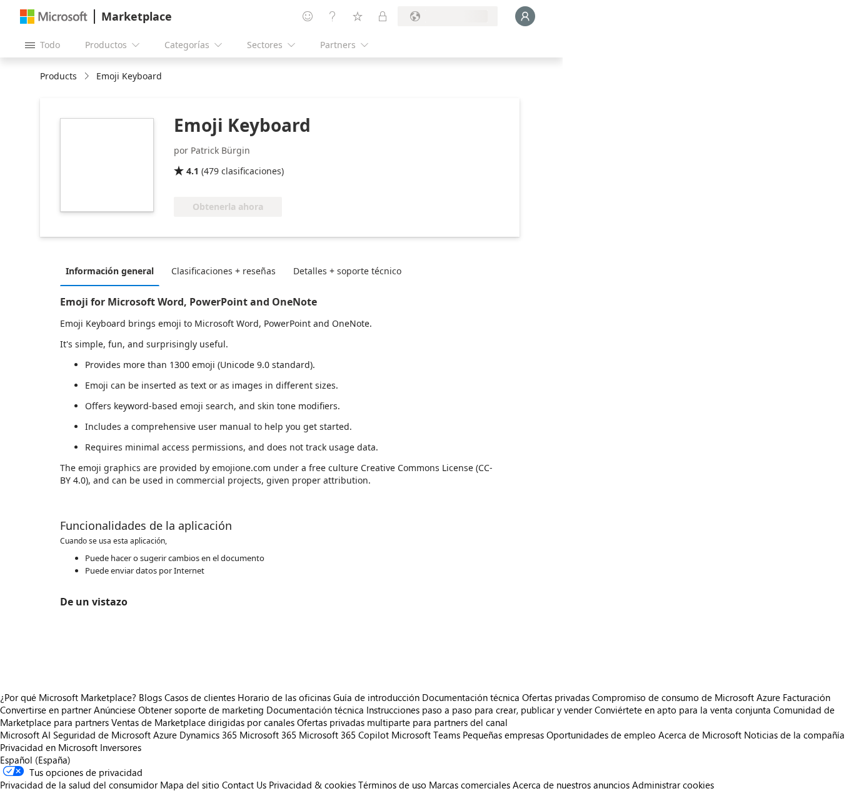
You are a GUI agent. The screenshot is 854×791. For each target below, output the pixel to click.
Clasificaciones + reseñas (223, 271)
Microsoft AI (25, 735)
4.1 (192, 171)
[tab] (113, 270)
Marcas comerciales (469, 785)
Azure (165, 735)
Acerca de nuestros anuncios (571, 785)
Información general (110, 271)
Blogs (150, 697)
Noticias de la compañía (794, 735)
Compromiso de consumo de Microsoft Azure (687, 697)
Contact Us (244, 785)
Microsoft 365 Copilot (344, 735)
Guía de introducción (376, 697)
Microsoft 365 (267, 735)
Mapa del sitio (189, 785)
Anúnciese (115, 710)
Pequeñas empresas (503, 735)
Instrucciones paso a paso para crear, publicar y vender (479, 710)
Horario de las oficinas (284, 697)
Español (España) (35, 760)
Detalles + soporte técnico (347, 271)
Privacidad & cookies (312, 785)
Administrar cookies (673, 785)
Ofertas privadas (556, 697)
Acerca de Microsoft (699, 735)
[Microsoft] (54, 16)
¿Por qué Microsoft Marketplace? (68, 697)
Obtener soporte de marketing (201, 710)
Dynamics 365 (208, 735)
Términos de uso (392, 785)
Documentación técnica (471, 697)
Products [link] (58, 76)
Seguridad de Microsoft (102, 735)
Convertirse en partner (45, 710)
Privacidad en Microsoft (49, 747)
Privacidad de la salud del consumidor (79, 785)
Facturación (806, 697)
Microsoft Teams (425, 735)
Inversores (120, 747)
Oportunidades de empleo (601, 735)
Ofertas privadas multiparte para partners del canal (402, 722)
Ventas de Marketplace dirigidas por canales (202, 722)
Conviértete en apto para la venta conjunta (683, 710)
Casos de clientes (199, 697)
